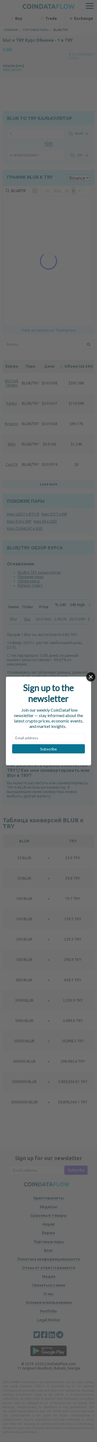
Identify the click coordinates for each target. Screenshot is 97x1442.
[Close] (90, 677)
